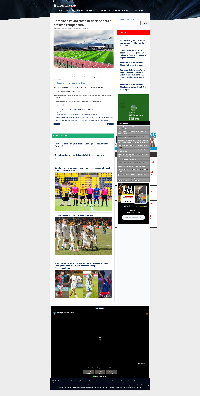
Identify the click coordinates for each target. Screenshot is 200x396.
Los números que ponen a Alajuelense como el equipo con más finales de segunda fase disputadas (82, 120)
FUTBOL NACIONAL (69, 11)
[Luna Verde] (133, 107)
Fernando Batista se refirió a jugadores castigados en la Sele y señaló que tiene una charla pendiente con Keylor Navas (132, 74)
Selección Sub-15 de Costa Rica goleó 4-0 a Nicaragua (131, 63)
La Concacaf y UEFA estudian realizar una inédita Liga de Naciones (132, 43)
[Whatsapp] (60, 1)
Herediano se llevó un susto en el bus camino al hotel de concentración (74, 109)
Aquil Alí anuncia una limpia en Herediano (67, 112)
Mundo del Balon (91, 11)
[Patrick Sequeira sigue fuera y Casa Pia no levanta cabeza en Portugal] (136, 207)
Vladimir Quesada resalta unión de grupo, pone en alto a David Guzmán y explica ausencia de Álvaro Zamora (84, 117)
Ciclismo (134, 11)
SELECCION (80, 11)
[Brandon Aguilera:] (136, 193)
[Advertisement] (162, 32)
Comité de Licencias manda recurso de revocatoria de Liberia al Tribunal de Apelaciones (82, 169)
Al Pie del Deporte (114, 11)
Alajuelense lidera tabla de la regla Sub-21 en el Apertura (79, 155)
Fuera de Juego (102, 11)
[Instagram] (58, 1)
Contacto (142, 11)
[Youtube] (56, 1)
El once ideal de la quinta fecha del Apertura (74, 215)
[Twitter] (51, 1)
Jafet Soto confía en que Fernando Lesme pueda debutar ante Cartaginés (81, 145)
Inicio (60, 11)
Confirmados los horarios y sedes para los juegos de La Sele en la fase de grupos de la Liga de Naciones (133, 54)
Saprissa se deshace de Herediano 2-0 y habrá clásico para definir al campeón (76, 115)
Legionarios (126, 11)
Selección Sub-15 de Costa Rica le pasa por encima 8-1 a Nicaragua (133, 87)
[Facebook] (53, 1)
